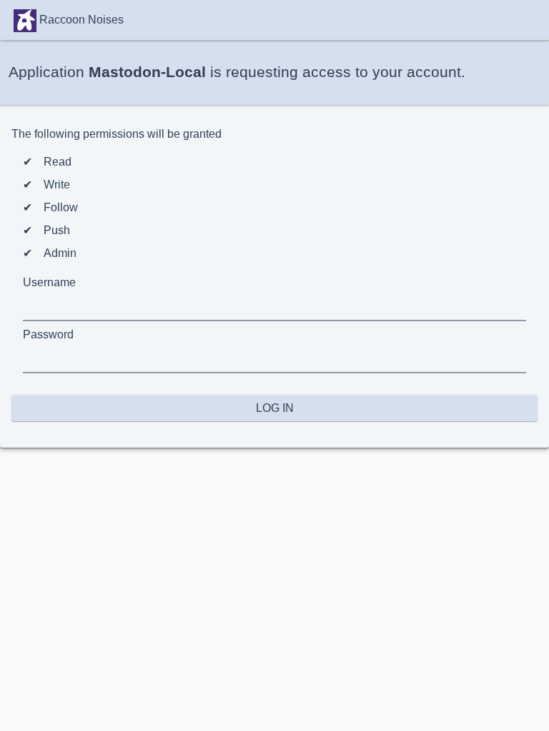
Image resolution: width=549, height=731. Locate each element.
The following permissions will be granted (116, 134)
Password (48, 334)
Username (49, 282)
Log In (275, 408)
